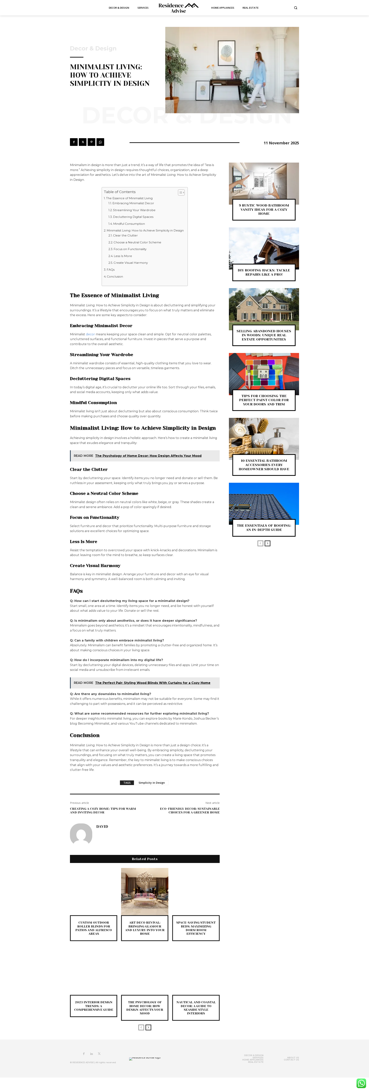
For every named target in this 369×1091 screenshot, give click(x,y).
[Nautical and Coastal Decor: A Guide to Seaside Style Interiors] (195, 971)
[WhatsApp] (100, 142)
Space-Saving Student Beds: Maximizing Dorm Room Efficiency (196, 928)
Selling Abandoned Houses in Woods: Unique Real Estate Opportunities (264, 335)
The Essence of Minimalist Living (129, 198)
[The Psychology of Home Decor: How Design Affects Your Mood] (144, 971)
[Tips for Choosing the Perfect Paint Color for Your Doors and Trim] (264, 374)
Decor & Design (93, 48)
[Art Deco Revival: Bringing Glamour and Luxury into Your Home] (144, 891)
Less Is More (123, 256)
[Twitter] (82, 142)
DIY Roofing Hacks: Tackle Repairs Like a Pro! (264, 272)
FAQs (111, 269)
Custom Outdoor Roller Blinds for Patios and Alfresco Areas (93, 928)
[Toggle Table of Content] (179, 192)
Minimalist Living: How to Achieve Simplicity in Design (145, 230)
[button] (295, 7)
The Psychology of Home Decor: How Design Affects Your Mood (144, 1007)
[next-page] (148, 1027)
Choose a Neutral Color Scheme (137, 242)
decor (91, 334)
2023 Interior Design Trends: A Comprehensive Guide (93, 1005)
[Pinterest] (91, 142)
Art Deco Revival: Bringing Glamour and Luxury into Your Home (145, 928)
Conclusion (115, 276)
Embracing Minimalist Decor (133, 203)
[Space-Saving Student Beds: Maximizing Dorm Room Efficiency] (195, 891)
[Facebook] (74, 142)
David (102, 827)
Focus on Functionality (130, 249)
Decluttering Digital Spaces (133, 217)
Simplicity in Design (152, 782)
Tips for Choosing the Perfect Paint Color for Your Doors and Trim (264, 400)
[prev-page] (141, 1027)
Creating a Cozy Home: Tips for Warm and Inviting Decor (103, 810)
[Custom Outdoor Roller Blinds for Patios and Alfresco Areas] (93, 891)
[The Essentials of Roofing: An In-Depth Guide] (264, 504)
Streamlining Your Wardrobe (134, 210)
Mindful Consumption (129, 224)
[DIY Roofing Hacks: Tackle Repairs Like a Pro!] (264, 248)
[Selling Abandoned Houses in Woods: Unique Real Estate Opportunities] (264, 309)
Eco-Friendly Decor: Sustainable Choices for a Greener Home (190, 810)
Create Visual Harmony (131, 262)
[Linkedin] (91, 1054)
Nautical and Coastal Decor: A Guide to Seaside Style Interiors (196, 1007)
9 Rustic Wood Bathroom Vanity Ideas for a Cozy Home (264, 209)
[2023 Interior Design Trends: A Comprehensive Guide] (93, 971)
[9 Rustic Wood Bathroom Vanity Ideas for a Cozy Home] (264, 184)
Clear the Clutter (125, 235)
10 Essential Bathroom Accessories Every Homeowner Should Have (264, 465)
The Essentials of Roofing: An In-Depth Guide (264, 528)
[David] (81, 834)
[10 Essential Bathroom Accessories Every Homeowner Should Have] (264, 439)
